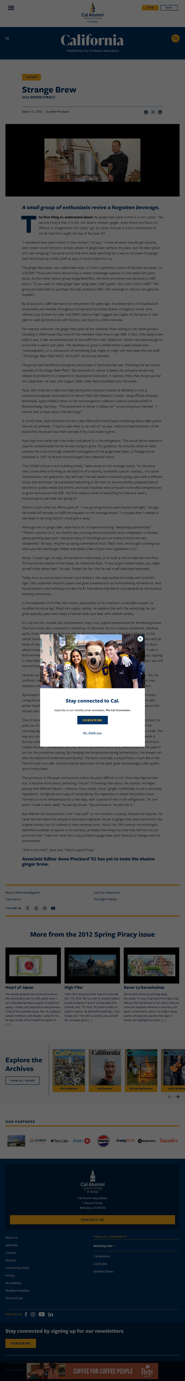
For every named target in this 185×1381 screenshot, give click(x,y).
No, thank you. (92, 733)
